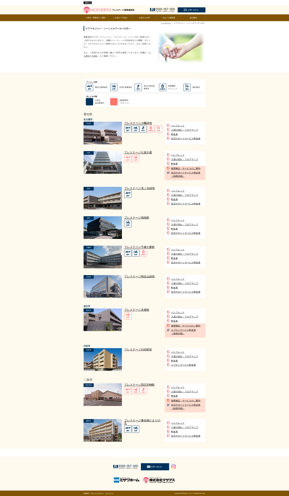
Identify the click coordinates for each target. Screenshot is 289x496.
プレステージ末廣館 (136, 309)
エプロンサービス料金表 (183, 365)
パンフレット (178, 125)
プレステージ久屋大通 (138, 152)
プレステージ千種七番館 (139, 247)
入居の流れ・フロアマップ (184, 130)
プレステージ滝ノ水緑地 (139, 188)
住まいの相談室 (169, 18)
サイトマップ (109, 493)
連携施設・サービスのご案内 (185, 168)
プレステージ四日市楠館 (139, 384)
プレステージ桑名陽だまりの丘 (142, 422)
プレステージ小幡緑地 (138, 123)
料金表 (174, 134)
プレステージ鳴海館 (136, 217)
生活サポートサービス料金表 (185, 138)
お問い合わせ (193, 10)
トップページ (166, 23)
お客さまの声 (144, 18)
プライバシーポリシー (97, 493)
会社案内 (193, 18)
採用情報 (86, 493)
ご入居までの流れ (120, 18)
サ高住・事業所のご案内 (96, 18)
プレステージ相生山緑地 (139, 276)
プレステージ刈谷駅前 (138, 349)
